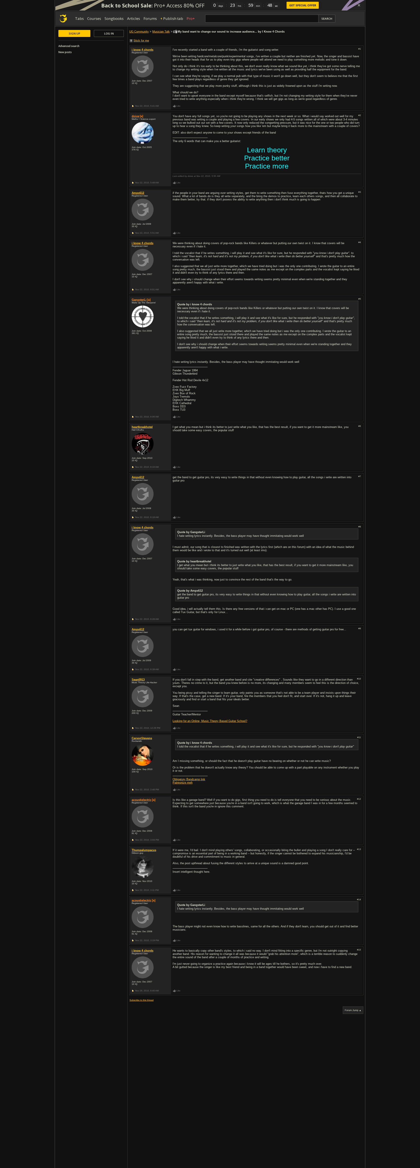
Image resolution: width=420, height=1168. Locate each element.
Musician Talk (161, 31)
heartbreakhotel (142, 427)
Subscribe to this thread (142, 1000)
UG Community (139, 31)
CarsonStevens (142, 738)
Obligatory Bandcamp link (189, 779)
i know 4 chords (142, 49)
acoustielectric (141, 799)
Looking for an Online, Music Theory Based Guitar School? (210, 721)
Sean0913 (138, 679)
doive (135, 116)
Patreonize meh (182, 782)
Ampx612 (138, 193)
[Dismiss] (358, 5)
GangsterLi (139, 299)
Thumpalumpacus (144, 850)
